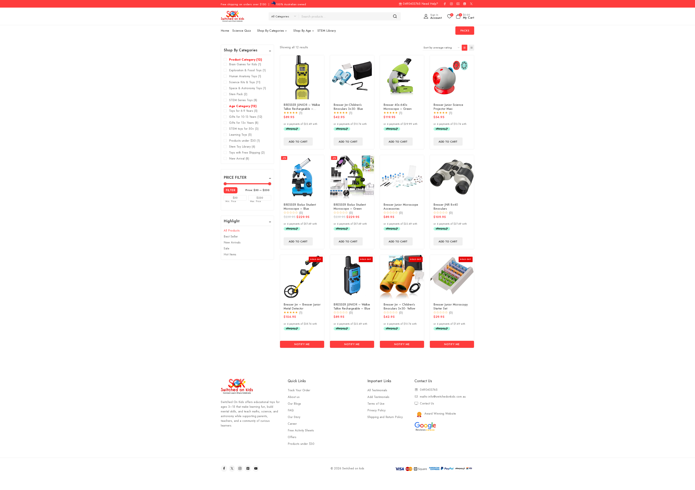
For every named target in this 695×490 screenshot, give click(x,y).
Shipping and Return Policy (385, 417)
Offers (292, 437)
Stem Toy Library (242, 147)
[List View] (471, 48)
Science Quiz (241, 30)
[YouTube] (458, 4)
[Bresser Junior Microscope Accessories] (402, 177)
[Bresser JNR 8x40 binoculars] (452, 177)
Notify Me (302, 344)
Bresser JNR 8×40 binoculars (445, 207)
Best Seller (231, 236)
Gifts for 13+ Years (243, 123)
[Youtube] (256, 468)
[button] (298, 141)
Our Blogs (294, 404)
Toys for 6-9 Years (243, 111)
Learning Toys (240, 135)
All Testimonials (377, 390)
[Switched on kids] (232, 16)
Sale (226, 248)
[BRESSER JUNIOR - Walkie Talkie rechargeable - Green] (302, 77)
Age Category (243, 106)
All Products (232, 230)
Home (225, 30)
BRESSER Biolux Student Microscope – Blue (300, 207)
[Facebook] (445, 4)
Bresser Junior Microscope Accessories (401, 207)
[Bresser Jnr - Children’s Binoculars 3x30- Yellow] (402, 277)
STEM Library (326, 30)
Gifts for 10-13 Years (245, 117)
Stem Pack (238, 94)
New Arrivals (232, 242)
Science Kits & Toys (245, 82)
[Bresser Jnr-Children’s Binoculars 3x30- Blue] (352, 77)
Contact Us (427, 403)
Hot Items (230, 254)
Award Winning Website (440, 413)
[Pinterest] (248, 468)
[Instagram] (451, 4)
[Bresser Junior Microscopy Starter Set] (452, 277)
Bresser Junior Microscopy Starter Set (450, 306)
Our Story (294, 417)
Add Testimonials (378, 397)
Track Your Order (299, 390)
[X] (471, 4)
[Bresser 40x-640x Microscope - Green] (402, 77)
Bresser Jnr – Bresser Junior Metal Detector (302, 306)
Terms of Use (375, 404)
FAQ (291, 410)
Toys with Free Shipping (247, 152)
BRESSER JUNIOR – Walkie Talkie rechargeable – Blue (352, 306)
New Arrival (239, 158)
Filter (230, 190)
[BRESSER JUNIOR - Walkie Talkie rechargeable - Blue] (352, 277)
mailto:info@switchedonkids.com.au (443, 396)
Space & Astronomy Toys (247, 88)
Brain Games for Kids (245, 64)
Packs (464, 31)
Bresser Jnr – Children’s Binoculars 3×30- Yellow (399, 306)
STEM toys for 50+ (244, 129)
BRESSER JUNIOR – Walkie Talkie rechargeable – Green (302, 109)
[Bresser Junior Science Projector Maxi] (452, 77)
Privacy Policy (376, 410)
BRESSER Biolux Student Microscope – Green (350, 207)
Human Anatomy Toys (245, 76)
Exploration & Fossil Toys (247, 70)
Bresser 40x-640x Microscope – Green (398, 107)
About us (294, 397)
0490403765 (411, 4)
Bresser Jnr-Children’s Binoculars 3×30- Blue (348, 107)
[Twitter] (232, 468)
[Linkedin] (464, 4)
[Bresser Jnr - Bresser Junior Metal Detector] (302, 277)
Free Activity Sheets (301, 430)
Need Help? (430, 4)
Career (292, 424)
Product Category (245, 60)
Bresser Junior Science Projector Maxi (448, 107)
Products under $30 (244, 141)
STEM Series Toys (243, 100)
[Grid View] (464, 48)
